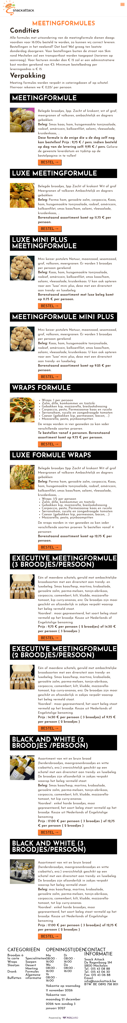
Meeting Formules (32, 970)
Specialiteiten (35, 958)
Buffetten (14, 978)
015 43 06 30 (100, 972)
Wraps (12, 961)
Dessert (30, 965)
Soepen (30, 961)
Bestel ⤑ (49, 162)
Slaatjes (13, 965)
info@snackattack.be (100, 981)
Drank (12, 971)
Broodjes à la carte (15, 957)
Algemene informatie (33, 976)
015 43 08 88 (100, 968)
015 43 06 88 (100, 975)
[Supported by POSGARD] (63, 1020)
